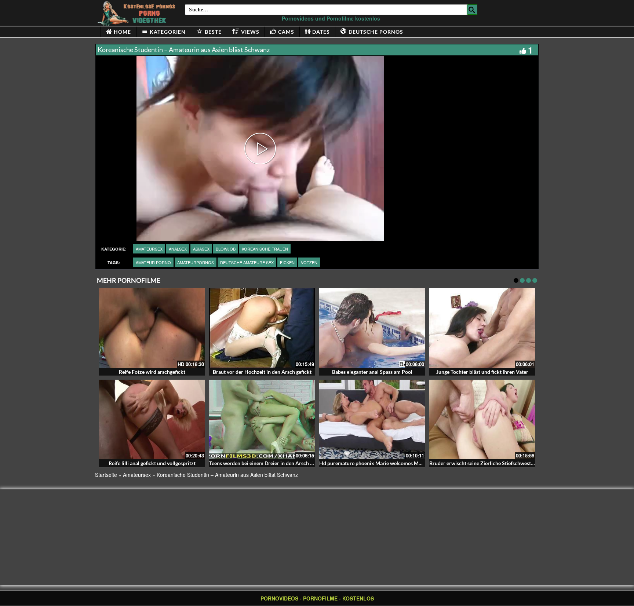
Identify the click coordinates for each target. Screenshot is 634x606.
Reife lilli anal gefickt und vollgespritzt (152, 463)
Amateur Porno (153, 262)
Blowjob (226, 249)
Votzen (309, 262)
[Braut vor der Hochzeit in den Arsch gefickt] (262, 328)
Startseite (106, 474)
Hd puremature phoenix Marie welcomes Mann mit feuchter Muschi (396, 463)
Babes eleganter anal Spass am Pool (372, 372)
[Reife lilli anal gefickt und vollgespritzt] (152, 420)
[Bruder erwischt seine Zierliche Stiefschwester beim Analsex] (482, 420)
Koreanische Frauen (265, 249)
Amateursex (149, 249)
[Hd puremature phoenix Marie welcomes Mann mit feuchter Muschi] (372, 420)
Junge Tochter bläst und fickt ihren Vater (482, 372)
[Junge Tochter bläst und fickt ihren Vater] (482, 328)
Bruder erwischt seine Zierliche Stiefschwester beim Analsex (498, 463)
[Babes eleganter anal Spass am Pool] (372, 328)
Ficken (287, 262)
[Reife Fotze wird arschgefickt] (152, 328)
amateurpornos (195, 262)
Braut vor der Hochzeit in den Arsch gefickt (262, 372)
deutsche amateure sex (247, 262)
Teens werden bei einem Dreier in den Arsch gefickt (267, 463)
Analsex (178, 249)
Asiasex (201, 249)
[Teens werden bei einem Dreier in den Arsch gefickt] (262, 420)
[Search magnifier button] (472, 9)
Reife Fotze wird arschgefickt (152, 372)
